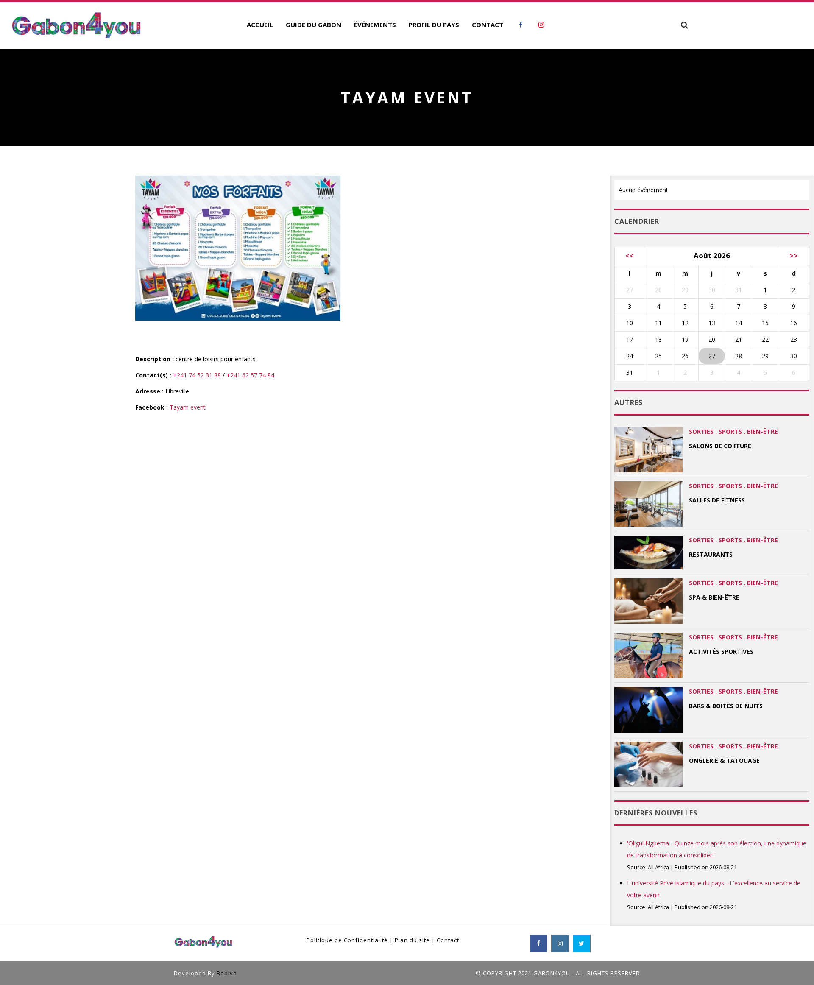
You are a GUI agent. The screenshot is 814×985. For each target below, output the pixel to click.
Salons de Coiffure (720, 446)
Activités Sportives (721, 651)
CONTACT (487, 24)
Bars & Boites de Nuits (726, 706)
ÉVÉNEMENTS (375, 24)
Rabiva (227, 973)
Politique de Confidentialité (347, 940)
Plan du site (412, 940)
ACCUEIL (260, 24)
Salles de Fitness (717, 500)
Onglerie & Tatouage (724, 760)
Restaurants (711, 554)
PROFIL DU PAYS (434, 24)
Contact (448, 940)
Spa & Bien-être (714, 597)
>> (793, 255)
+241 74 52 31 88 (197, 375)
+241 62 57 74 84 (250, 375)
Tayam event (188, 407)
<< (629, 255)
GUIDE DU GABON (313, 24)
